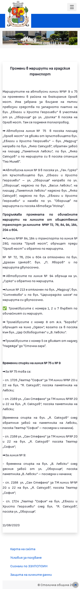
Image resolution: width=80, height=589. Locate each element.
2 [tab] (50, 40)
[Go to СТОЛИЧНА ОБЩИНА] (18, 14)
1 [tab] (46, 40)
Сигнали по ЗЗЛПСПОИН (29, 566)
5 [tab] (63, 40)
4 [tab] (59, 40)
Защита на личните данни (31, 574)
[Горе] (75, 585)
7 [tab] (71, 40)
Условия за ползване (26, 557)
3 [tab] (54, 40)
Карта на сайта (22, 549)
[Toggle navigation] (72, 7)
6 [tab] (67, 40)
